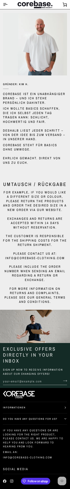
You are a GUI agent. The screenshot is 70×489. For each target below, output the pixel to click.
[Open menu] (8, 4)
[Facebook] (4, 481)
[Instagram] (11, 481)
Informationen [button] (14, 407)
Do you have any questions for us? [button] (30, 418)
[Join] (64, 381)
